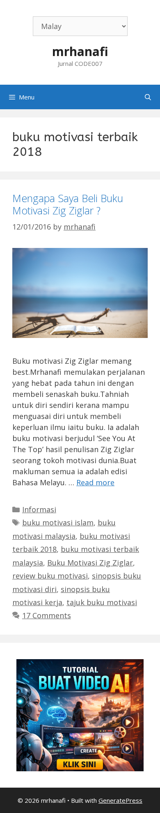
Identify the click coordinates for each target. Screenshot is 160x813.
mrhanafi (80, 51)
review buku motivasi (50, 576)
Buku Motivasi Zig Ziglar (90, 563)
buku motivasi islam (58, 522)
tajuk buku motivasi (101, 602)
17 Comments (46, 615)
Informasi (39, 509)
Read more (95, 482)
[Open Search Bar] (148, 97)
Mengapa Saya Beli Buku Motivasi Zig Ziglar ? (67, 204)
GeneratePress (120, 800)
